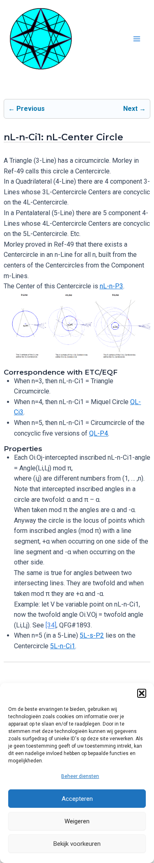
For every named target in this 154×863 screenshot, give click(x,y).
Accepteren (77, 798)
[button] (142, 693)
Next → (134, 108)
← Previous (26, 108)
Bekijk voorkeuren (77, 843)
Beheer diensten (80, 776)
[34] (51, 625)
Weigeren (77, 821)
